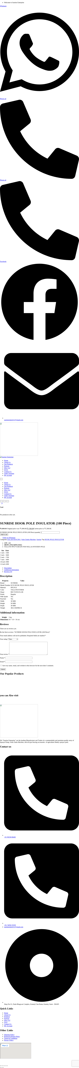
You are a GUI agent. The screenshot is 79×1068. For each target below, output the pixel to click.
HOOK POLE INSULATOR (40, 680)
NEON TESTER (61, 687)
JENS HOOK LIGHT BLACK (27, 685)
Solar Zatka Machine (22, 700)
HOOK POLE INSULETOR (54, 539)
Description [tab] (8, 568)
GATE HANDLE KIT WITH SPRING (45, 683)
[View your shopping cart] (1, 503)
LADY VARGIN (40, 682)
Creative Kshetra (64, 1062)
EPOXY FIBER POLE (7, 678)
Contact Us (7, 472)
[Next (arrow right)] (3, 1067)
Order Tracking (9, 473)
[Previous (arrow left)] (1, 1067)
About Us (7, 462)
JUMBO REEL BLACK (15, 682)
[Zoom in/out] (1, 1065)
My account (8, 475)
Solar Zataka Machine (28, 539)
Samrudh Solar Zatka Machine (40, 700)
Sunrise (39, 539)
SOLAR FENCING (14, 539)
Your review (4, 654)
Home (6, 460)
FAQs (6, 470)
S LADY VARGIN (66, 682)
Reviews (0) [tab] (8, 572)
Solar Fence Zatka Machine (60, 700)
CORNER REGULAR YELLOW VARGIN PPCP (24, 687)
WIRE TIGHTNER (48, 687)
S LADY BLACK (53, 682)
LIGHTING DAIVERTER (40, 678)
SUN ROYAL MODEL (23, 691)
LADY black (28, 682)
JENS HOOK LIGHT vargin (48, 685)
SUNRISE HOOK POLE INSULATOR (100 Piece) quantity (20, 532)
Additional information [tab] (11, 570)
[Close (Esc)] (7, 1065)
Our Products (8, 464)
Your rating (4, 639)
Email (2, 662)
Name (2, 658)
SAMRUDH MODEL (24, 689)
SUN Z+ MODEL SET (40, 689)
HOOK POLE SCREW (8, 689)
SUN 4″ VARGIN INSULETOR (61, 678)
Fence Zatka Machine (7, 700)
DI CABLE (14, 680)
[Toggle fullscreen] (3, 1065)
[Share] (5, 1065)
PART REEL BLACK (67, 683)
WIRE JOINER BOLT (59, 680)
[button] (0, 511)
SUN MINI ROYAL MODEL (59, 689)
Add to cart (4, 534)
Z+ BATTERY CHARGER (22, 683)
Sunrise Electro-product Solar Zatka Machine (45, 702)
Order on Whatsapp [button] (9, 538)
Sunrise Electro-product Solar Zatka (18, 702)
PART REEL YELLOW (8, 685)
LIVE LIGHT (73, 687)
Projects (6, 466)
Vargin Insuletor (24, 680)
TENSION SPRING (23, 678)
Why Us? (7, 468)
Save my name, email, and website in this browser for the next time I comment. (28, 665)
